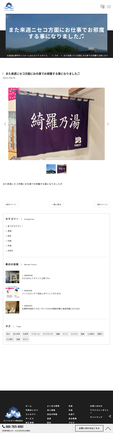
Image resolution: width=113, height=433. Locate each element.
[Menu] (109, 6)
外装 (9, 245)
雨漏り (100, 334)
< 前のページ (10, 204)
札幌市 (25, 334)
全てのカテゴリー (15, 226)
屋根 (82, 334)
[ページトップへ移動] (108, 428)
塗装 (9, 231)
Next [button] (107, 124)
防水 (9, 236)
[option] (56, 124)
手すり (25, 339)
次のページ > (102, 204)
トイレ (65, 334)
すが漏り (10, 339)
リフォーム (35, 334)
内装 (9, 241)
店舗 (58, 334)
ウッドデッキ (48, 334)
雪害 (18, 339)
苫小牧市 (16, 334)
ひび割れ (91, 334)
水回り (10, 250)
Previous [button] (5, 124)
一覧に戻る (56, 204)
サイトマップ (96, 417)
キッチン (74, 334)
